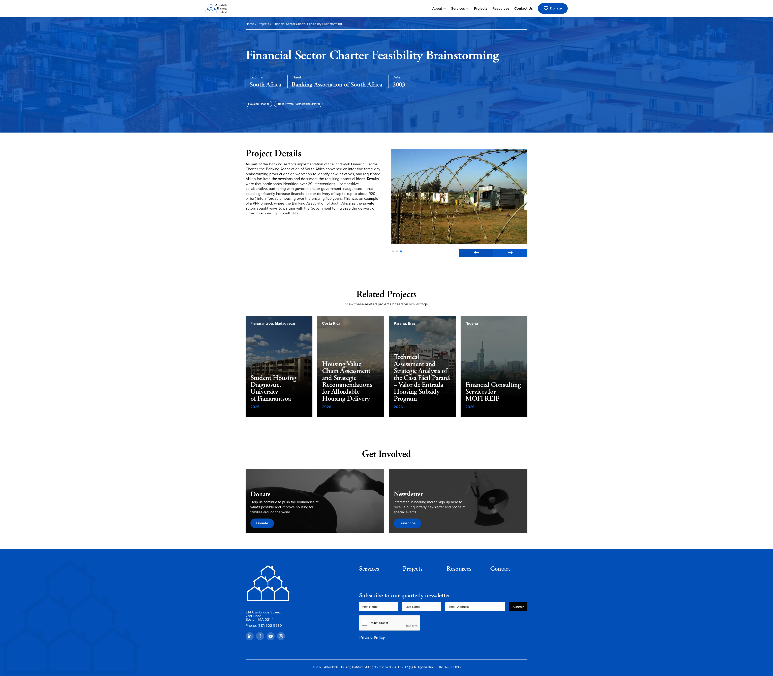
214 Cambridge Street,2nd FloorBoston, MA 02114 (263, 615)
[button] (439, 8)
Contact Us (523, 8)
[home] (216, 8)
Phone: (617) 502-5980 (264, 625)
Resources (500, 8)
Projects (481, 8)
